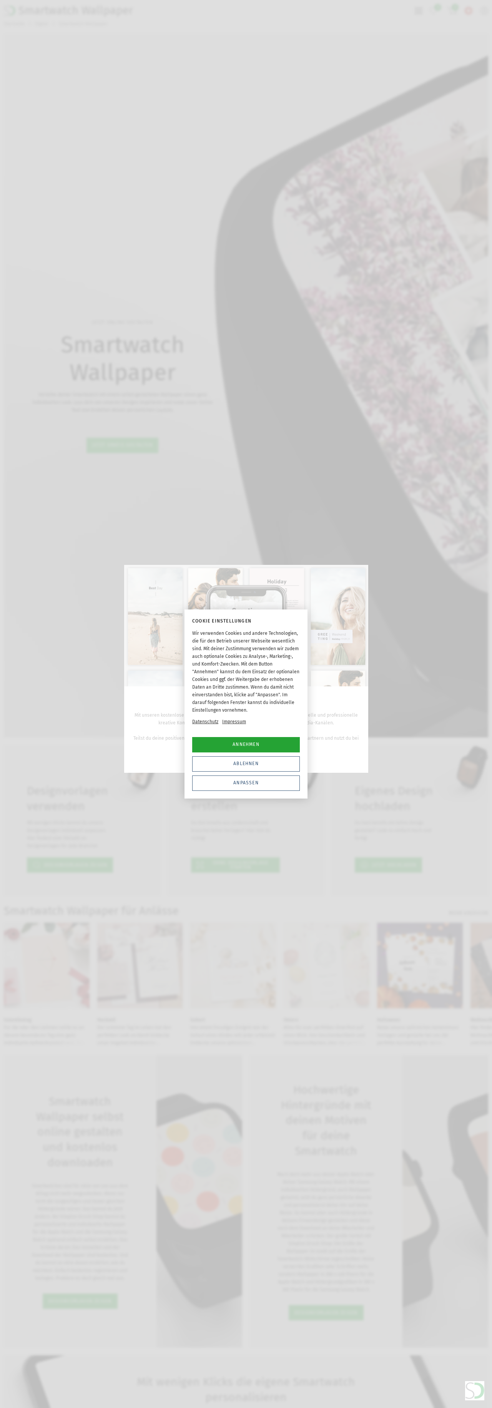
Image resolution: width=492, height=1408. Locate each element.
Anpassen (246, 782)
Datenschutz (205, 721)
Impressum (234, 721)
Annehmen (246, 744)
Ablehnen (246, 763)
